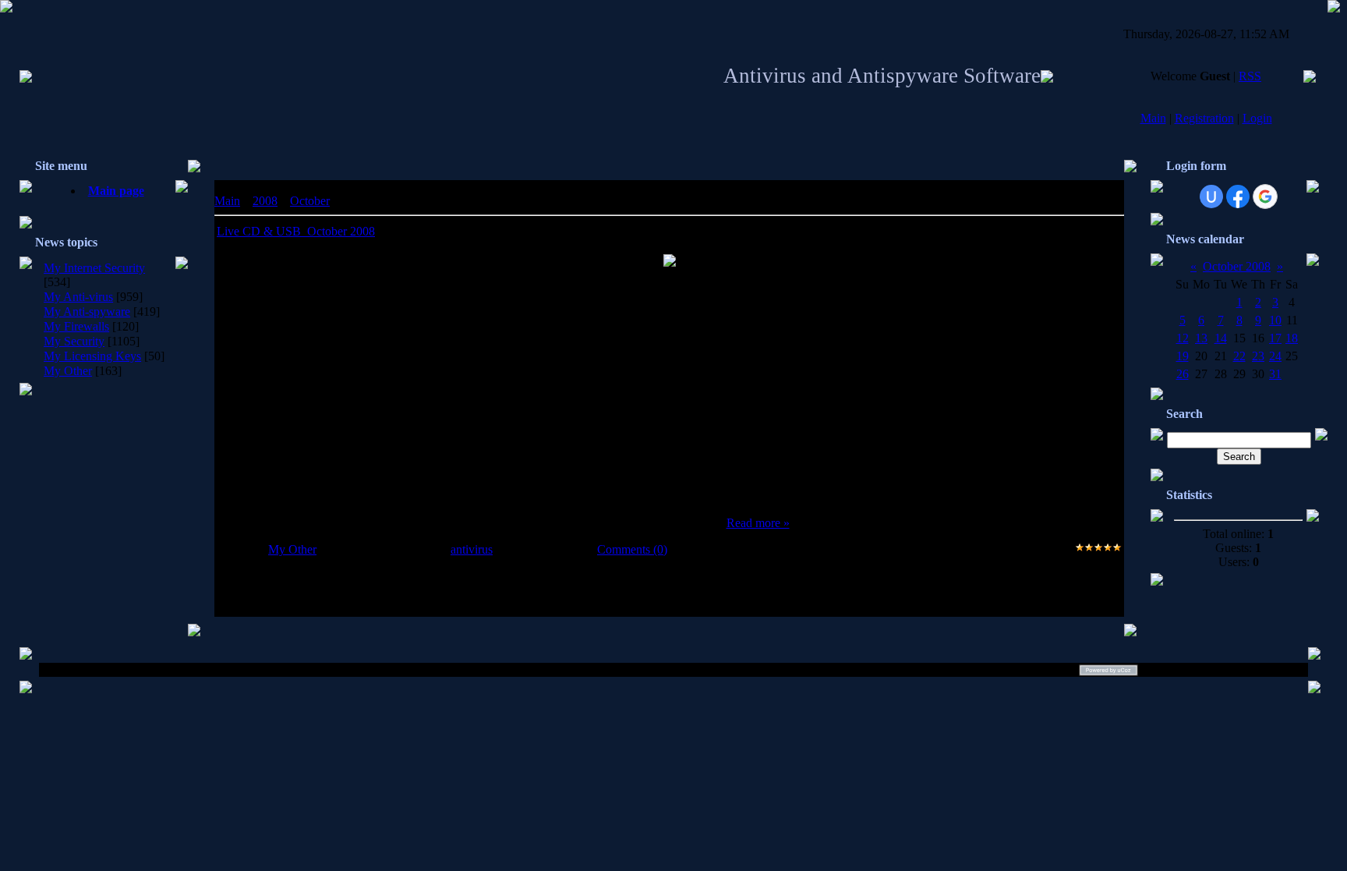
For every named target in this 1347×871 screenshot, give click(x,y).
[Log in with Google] (1265, 196)
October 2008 (1237, 266)
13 (1201, 338)
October (310, 200)
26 (1182, 374)
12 (1182, 338)
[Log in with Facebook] (1238, 196)
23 (1258, 356)
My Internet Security (94, 267)
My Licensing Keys (92, 356)
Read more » (758, 522)
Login (1257, 118)
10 (1275, 320)
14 (1220, 338)
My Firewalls (76, 326)
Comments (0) (632, 549)
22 (1239, 356)
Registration (1204, 118)
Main (1153, 118)
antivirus (472, 549)
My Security (74, 341)
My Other (68, 370)
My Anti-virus (78, 296)
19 (1182, 356)
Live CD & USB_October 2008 (296, 231)
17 (1275, 338)
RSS (1250, 76)
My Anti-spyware (87, 311)
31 (1275, 374)
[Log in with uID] (1211, 196)
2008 (265, 200)
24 (1275, 356)
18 (1291, 338)
